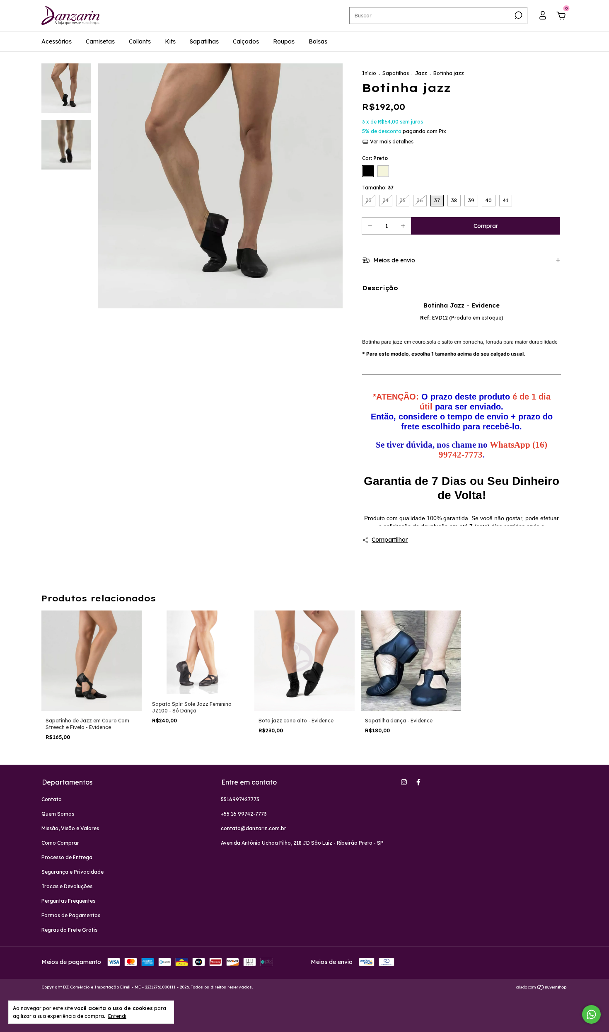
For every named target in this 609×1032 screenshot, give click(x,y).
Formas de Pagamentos (70, 915)
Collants (140, 41)
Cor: (375, 158)
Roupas (284, 41)
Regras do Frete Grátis (69, 930)
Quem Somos (57, 814)
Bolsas (318, 41)
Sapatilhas (204, 41)
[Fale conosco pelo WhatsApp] (591, 1014)
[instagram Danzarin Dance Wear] (404, 782)
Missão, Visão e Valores (70, 828)
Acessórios (56, 41)
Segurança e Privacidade (72, 872)
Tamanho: (378, 187)
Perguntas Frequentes (68, 901)
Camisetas (100, 41)
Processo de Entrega (66, 857)
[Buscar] (517, 15)
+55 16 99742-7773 (244, 814)
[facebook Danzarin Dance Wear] (418, 782)
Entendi (117, 1016)
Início (369, 73)
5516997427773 (240, 799)
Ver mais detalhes (391, 141)
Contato (51, 799)
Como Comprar (60, 843)
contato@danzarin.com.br (253, 828)
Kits (170, 41)
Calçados (246, 41)
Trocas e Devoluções (66, 886)
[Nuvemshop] (542, 988)
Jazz (421, 73)
